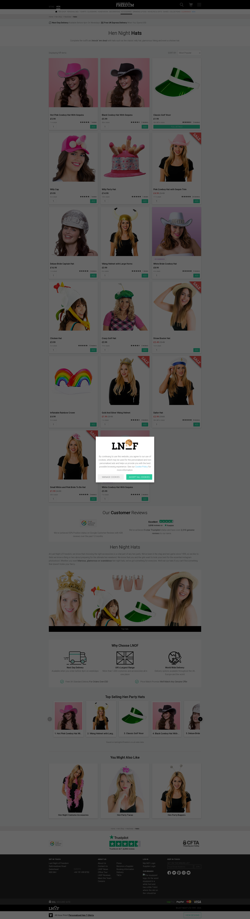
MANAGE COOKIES (111, 477)
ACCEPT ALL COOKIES (139, 477)
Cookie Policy (141, 466)
